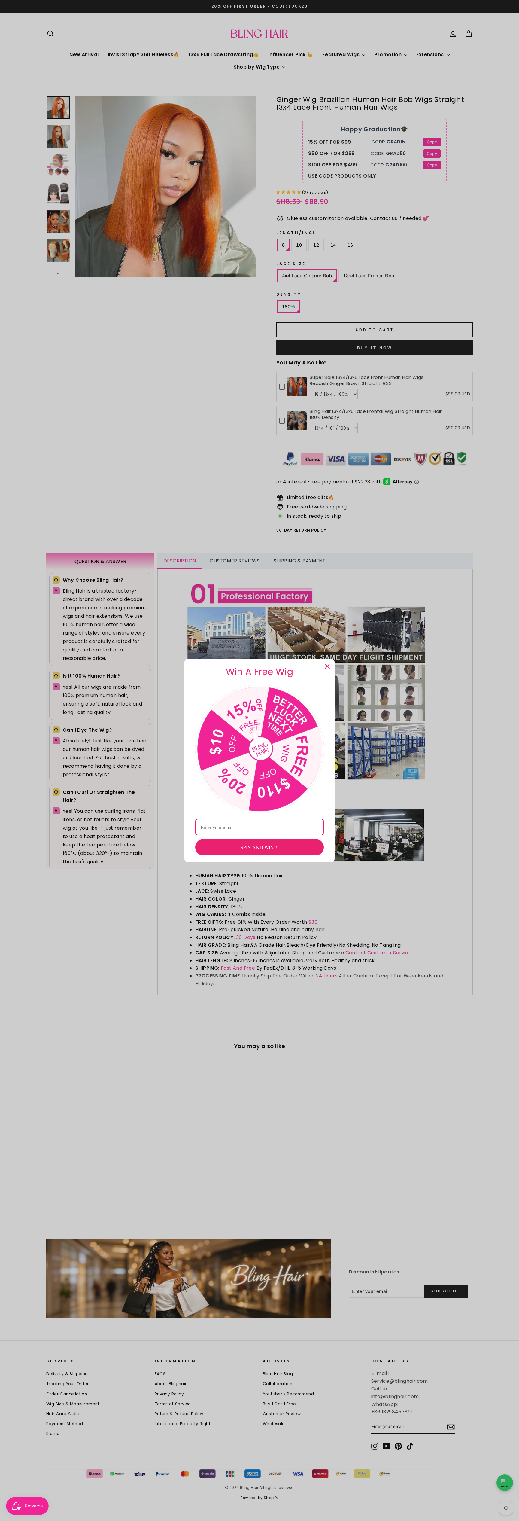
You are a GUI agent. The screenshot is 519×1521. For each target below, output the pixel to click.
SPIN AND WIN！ (260, 847)
